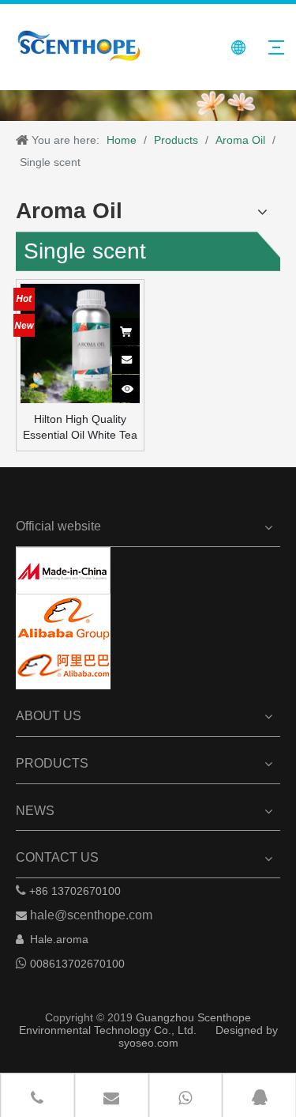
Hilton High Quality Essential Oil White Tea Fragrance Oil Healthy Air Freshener (80, 428)
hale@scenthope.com (91, 915)
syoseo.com (148, 1042)
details (136, 383)
